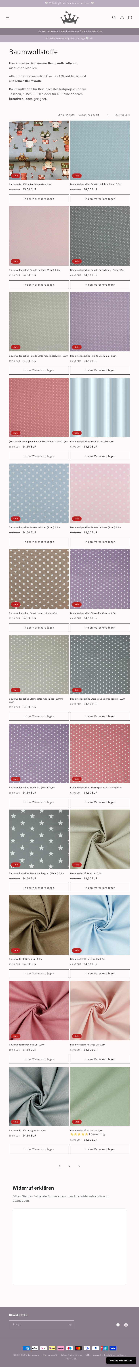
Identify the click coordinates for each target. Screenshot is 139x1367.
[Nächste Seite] (79, 1166)
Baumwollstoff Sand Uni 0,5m (86, 873)
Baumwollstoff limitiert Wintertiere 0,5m (30, 184)
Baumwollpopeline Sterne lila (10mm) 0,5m (93, 613)
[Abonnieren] (70, 1324)
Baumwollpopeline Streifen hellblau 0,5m (92, 441)
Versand (97, 1355)
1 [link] (59, 1166)
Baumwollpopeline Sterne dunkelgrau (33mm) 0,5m (36, 873)
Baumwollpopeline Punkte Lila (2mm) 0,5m (93, 355)
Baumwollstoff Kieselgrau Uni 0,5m (28, 1130)
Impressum (71, 1358)
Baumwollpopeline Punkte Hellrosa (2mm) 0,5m (34, 270)
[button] (8, 17)
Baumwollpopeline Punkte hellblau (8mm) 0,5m (34, 527)
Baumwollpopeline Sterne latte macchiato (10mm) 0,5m (36, 700)
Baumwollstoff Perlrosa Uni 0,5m (26, 1044)
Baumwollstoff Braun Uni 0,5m (25, 959)
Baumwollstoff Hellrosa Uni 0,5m (87, 1044)
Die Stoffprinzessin (30, 1355)
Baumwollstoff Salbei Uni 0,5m (86, 1130)
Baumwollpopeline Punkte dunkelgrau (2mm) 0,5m (97, 270)
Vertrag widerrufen (121, 1360)
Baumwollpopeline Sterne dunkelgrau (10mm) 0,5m (97, 698)
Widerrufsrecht (50, 1355)
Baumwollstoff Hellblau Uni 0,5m (88, 959)
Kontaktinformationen (115, 1355)
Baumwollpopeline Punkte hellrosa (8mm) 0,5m (95, 527)
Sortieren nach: (66, 114)
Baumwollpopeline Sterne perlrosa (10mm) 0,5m (96, 787)
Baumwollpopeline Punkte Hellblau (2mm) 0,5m (95, 184)
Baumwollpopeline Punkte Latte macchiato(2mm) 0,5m (38, 355)
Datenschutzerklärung (71, 1355)
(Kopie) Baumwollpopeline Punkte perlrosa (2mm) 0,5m (38, 441)
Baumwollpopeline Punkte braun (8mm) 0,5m (33, 613)
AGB (87, 1355)
